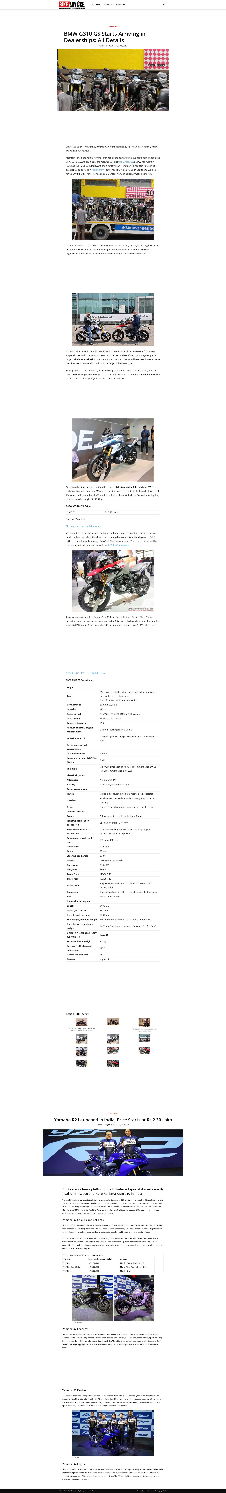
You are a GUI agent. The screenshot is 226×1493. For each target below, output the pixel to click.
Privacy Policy (141, 1491)
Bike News (96, 5)
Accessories (121, 5)
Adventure (113, 26)
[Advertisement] (113, 17)
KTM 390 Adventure (119, 545)
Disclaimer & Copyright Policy (157, 1491)
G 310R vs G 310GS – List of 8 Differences (86, 673)
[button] (164, 4)
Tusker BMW (97, 169)
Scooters (108, 5)
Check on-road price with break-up (83, 526)
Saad (111, 46)
